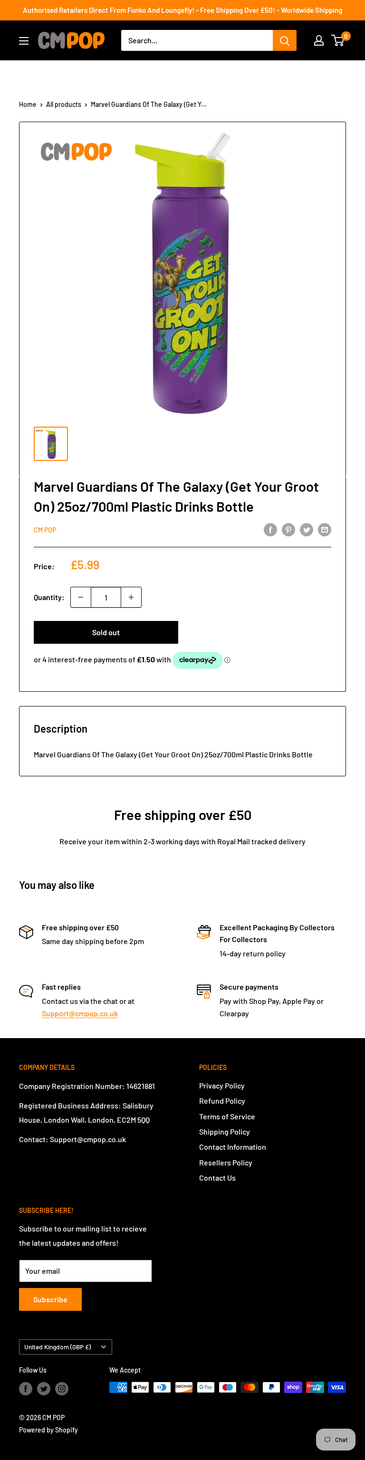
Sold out (106, 632)
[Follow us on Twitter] (43, 1388)
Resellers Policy (225, 1162)
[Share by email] (324, 529)
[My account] (319, 40)
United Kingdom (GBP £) (57, 1347)
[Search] (285, 40)
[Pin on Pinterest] (288, 529)
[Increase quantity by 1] (131, 597)
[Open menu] (24, 41)
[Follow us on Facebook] (25, 1388)
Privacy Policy (222, 1085)
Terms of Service (227, 1116)
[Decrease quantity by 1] (81, 597)
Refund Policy (222, 1100)
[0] (338, 40)
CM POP (45, 530)
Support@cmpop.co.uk (80, 1013)
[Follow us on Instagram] (61, 1388)
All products (63, 104)
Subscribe (50, 1299)
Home (28, 104)
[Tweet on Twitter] (306, 529)
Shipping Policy (224, 1131)
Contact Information (232, 1146)
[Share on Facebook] (270, 529)
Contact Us (217, 1177)
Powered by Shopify (48, 1430)
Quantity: (49, 596)
